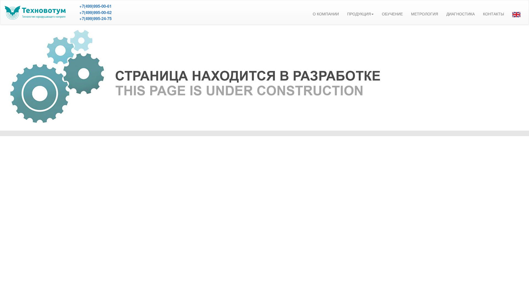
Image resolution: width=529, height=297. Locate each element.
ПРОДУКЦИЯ (359, 14)
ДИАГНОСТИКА (460, 14)
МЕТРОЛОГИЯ (424, 14)
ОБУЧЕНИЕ (392, 14)
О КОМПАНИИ (326, 14)
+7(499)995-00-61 (95, 6)
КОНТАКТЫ (493, 14)
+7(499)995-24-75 (95, 18)
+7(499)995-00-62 (95, 12)
